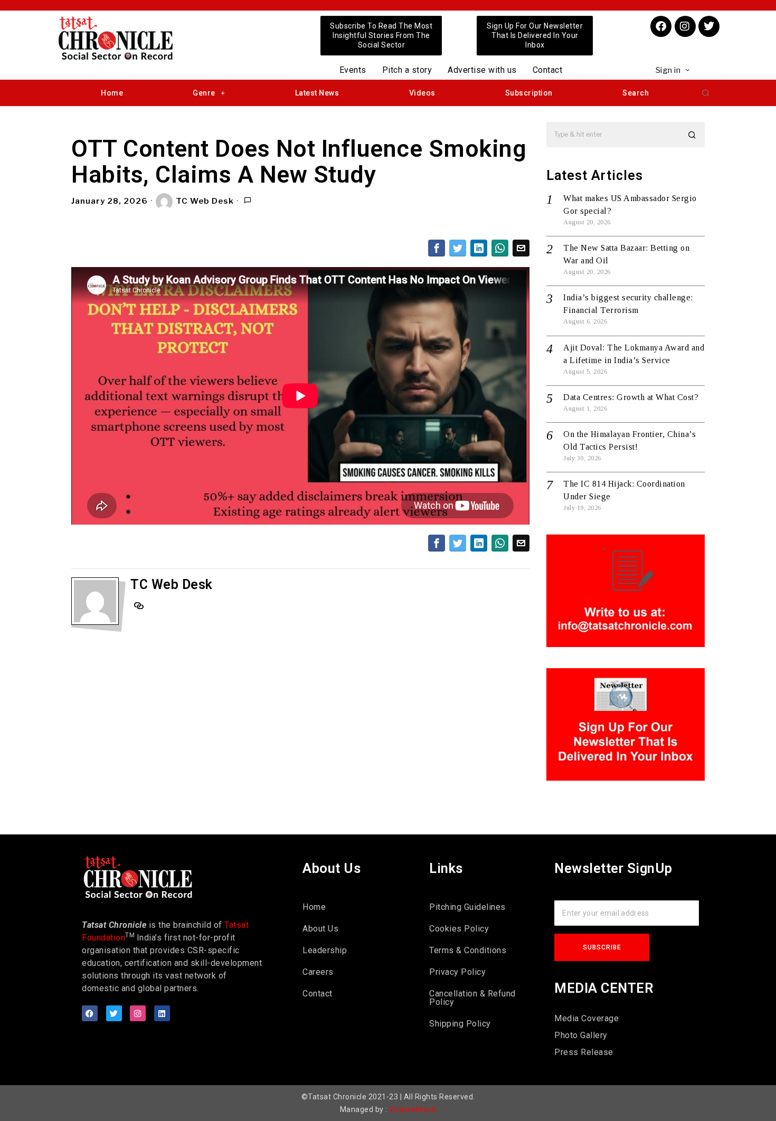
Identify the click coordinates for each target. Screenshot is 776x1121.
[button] (705, 92)
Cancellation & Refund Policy (472, 998)
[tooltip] (436, 248)
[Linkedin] (162, 1013)
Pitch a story (407, 70)
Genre (204, 93)
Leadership (324, 950)
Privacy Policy (457, 972)
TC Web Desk (205, 201)
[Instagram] (685, 26)
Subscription (529, 93)
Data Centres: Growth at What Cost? (630, 397)
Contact (548, 70)
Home (112, 93)
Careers (318, 972)
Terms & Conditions (467, 950)
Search (635, 93)
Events (352, 70)
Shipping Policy (460, 1024)
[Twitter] (709, 26)
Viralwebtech (412, 1109)
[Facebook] (660, 26)
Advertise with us (482, 70)
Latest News (317, 93)
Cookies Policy (459, 929)
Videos (422, 93)
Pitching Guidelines (467, 907)
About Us (320, 929)
